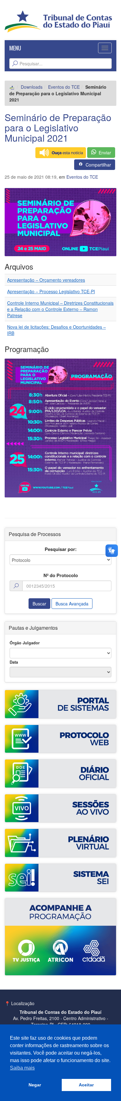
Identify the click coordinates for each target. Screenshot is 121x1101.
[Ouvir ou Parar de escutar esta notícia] (60, 152)
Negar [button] (35, 1084)
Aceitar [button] (86, 1084)
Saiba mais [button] (22, 1067)
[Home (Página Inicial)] (12, 87)
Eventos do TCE (64, 87)
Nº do (60, 575)
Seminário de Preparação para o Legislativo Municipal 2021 (58, 127)
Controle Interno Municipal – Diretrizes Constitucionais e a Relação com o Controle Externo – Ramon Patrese (60, 309)
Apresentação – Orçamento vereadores (46, 280)
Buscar (39, 603)
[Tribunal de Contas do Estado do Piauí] (58, 21)
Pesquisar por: (61, 549)
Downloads (32, 87)
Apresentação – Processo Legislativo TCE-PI (51, 291)
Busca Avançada (72, 603)
